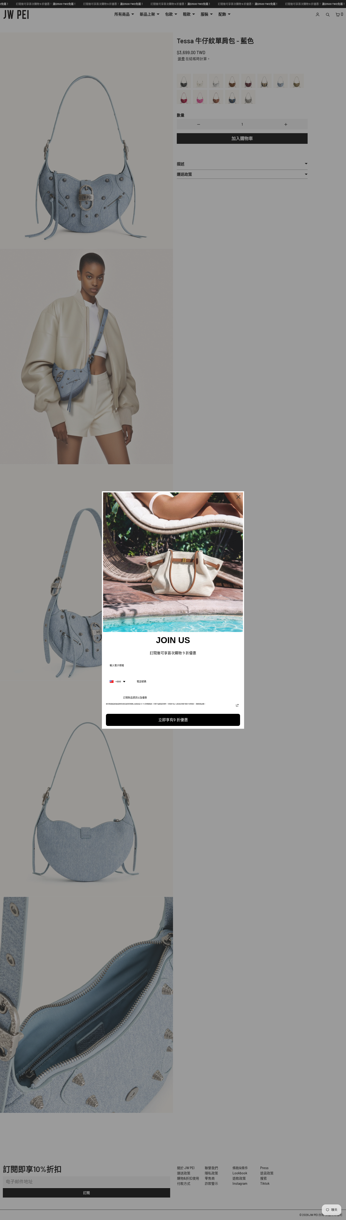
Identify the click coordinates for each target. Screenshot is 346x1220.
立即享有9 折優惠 (173, 720)
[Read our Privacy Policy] (237, 705)
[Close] (238, 497)
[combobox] (117, 681)
